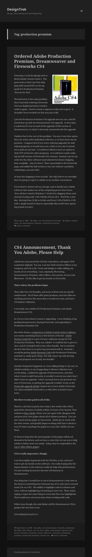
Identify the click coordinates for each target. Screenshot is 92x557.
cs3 (34, 530)
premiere (18, 535)
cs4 (39, 220)
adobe (34, 220)
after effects (27, 530)
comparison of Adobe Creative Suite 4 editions (54, 332)
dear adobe (44, 530)
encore (17, 533)
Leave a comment (23, 226)
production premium (51, 223)
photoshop (70, 528)
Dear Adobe (29, 413)
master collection (44, 533)
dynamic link (67, 530)
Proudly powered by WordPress (27, 552)
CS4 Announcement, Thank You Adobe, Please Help (42, 249)
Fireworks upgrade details (26, 386)
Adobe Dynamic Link (41, 352)
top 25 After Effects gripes (26, 446)
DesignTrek (16, 9)
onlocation (56, 533)
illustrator (33, 533)
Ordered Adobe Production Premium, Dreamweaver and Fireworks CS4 (44, 61)
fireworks (57, 220)
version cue (44, 535)
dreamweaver (47, 220)
